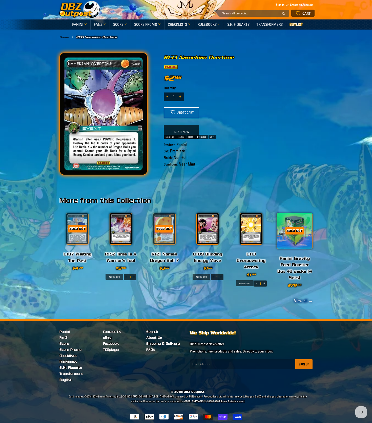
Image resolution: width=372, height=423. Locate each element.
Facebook (111, 343)
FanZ (98, 24)
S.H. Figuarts (238, 24)
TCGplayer (111, 349)
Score (118, 24)
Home (64, 37)
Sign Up (304, 364)
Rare (190, 136)
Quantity (170, 88)
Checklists (178, 24)
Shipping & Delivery (163, 343)
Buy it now (181, 132)
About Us (154, 337)
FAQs (150, 349)
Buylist (296, 24)
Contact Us (112, 332)
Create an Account (301, 5)
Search (152, 332)
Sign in (280, 5)
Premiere (201, 136)
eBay (107, 337)
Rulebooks (207, 24)
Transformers (269, 24)
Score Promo (146, 24)
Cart (306, 13)
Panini (78, 24)
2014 (212, 136)
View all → (303, 300)
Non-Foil (170, 136)
